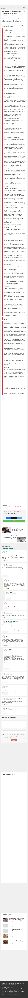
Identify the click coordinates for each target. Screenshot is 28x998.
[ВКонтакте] (8, 518)
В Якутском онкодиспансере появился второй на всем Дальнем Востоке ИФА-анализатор (9, 539)
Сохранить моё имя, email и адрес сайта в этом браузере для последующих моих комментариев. (14, 734)
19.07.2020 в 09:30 (9, 637)
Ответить (5, 560)
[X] (14, 518)
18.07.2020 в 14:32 (9, 622)
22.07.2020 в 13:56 (9, 709)
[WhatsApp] (14, 521)
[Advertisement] (14, 757)
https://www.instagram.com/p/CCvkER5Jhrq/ (12, 506)
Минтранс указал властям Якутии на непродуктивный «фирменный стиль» (18, 529)
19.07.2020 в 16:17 (13, 593)
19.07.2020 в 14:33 (9, 674)
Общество (10, 511)
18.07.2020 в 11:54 (9, 613)
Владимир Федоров (13, 513)
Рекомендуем (17, 511)
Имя (3, 729)
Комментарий (4, 719)
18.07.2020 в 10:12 (9, 565)
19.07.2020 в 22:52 (9, 687)
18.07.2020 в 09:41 (9, 552)
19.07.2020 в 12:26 (11, 650)
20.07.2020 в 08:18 (9, 699)
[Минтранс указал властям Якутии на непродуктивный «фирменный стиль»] (6, 530)
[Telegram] (19, 518)
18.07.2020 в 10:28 (11, 581)
